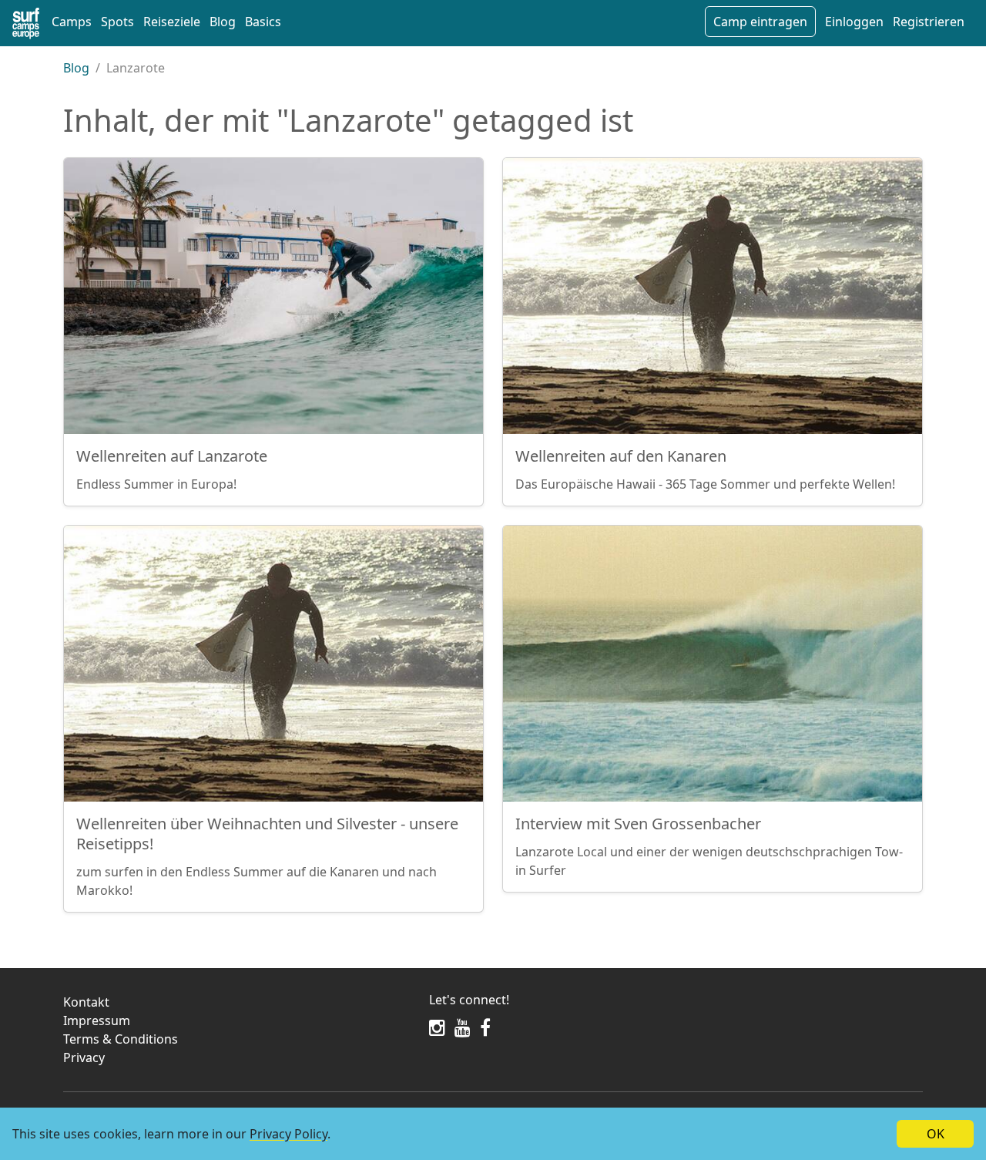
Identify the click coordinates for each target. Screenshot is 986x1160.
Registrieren (928, 21)
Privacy (84, 1057)
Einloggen (854, 21)
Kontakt (86, 1002)
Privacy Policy (288, 1133)
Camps (72, 21)
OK (935, 1133)
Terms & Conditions (120, 1039)
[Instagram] (437, 1027)
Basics (263, 21)
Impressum (96, 1020)
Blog (223, 21)
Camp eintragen (760, 21)
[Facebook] (485, 1027)
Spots (117, 21)
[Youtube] (462, 1027)
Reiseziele (171, 21)
